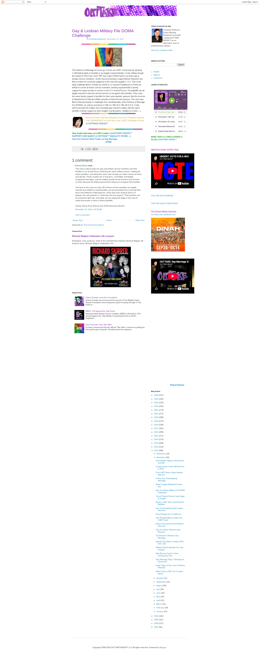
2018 (156, 425)
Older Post (139, 220)
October (160, 578)
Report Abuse (177, 385)
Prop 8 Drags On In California (168, 514)
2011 (156, 450)
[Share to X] (91, 149)
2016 (156, 432)
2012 (156, 447)
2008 (156, 623)
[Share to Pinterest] (97, 149)
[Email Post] (82, 149)
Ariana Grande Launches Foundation (101, 297)
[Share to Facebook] (94, 149)
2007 (156, 627)
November (161, 457)
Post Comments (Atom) (94, 225)
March (159, 604)
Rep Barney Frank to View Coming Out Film (167, 554)
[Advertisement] (168, 338)
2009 (156, 620)
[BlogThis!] (89, 149)
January (160, 611)
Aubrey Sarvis (81, 165)
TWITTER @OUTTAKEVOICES (164, 203)
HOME (156, 72)
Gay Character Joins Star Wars (99, 324)
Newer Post (78, 220)
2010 (156, 616)
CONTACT (158, 78)
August (159, 585)
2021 (156, 414)
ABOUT (157, 75)
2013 (156, 443)
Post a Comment (82, 215)
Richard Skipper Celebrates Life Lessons (93, 236)
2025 (156, 399)
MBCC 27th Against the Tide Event (100, 311)
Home (109, 220)
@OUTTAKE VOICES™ (121, 133)
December (161, 454)
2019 (156, 421)
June (158, 593)
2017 (156, 428)
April (158, 600)
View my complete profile (161, 50)
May (158, 596)
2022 (156, 410)
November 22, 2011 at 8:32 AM (88, 209)
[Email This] (86, 149)
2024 (156, 402)
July (158, 589)
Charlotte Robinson (97, 39)
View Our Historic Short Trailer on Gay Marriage (94, 139)
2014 (156, 439)
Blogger (163, 647)
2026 (156, 395)
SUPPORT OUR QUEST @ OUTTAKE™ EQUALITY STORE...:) (101, 136)
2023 (156, 406)
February (160, 608)
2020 (156, 417)
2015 (156, 436)
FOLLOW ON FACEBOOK (162, 196)
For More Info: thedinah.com (163, 214)
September (161, 582)
